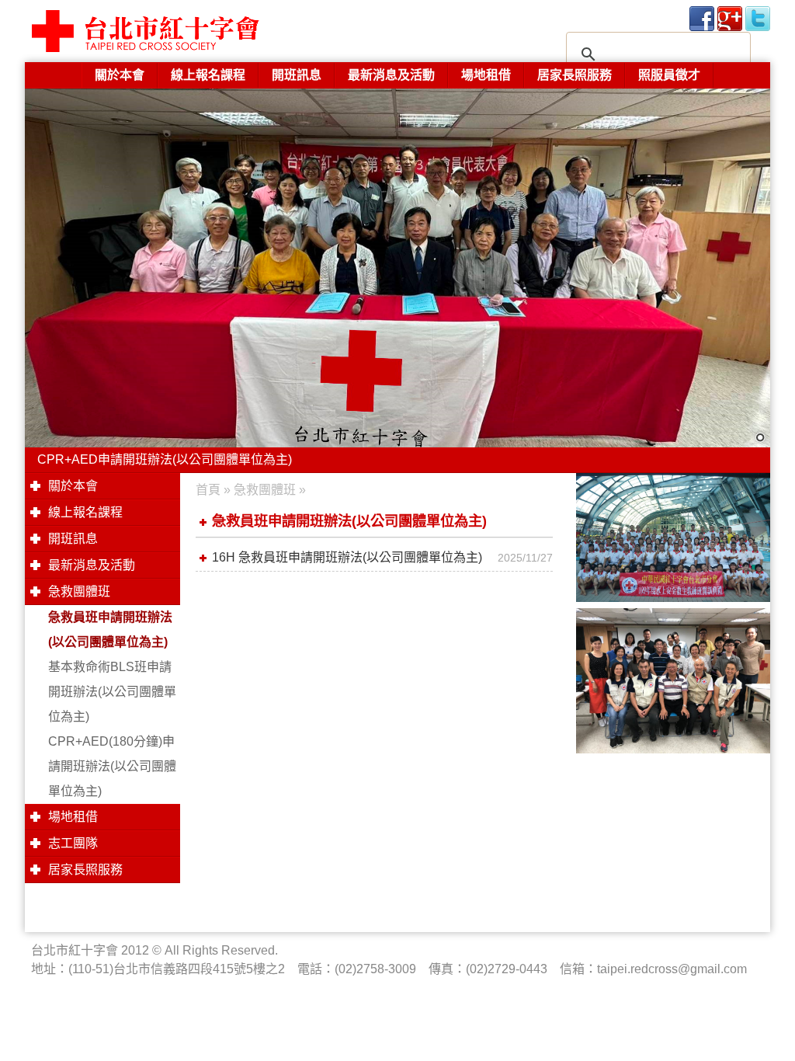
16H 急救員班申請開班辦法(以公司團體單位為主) (347, 557)
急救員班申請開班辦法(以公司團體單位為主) (110, 630)
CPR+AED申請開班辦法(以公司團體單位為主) (164, 459)
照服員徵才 (669, 75)
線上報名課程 (208, 75)
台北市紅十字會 (180, 31)
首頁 (208, 489)
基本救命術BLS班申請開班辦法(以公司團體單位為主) (112, 691)
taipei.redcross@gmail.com (672, 969)
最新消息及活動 (391, 75)
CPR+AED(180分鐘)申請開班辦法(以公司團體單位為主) (112, 766)
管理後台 (4, 1057)
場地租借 (486, 75)
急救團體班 (265, 489)
